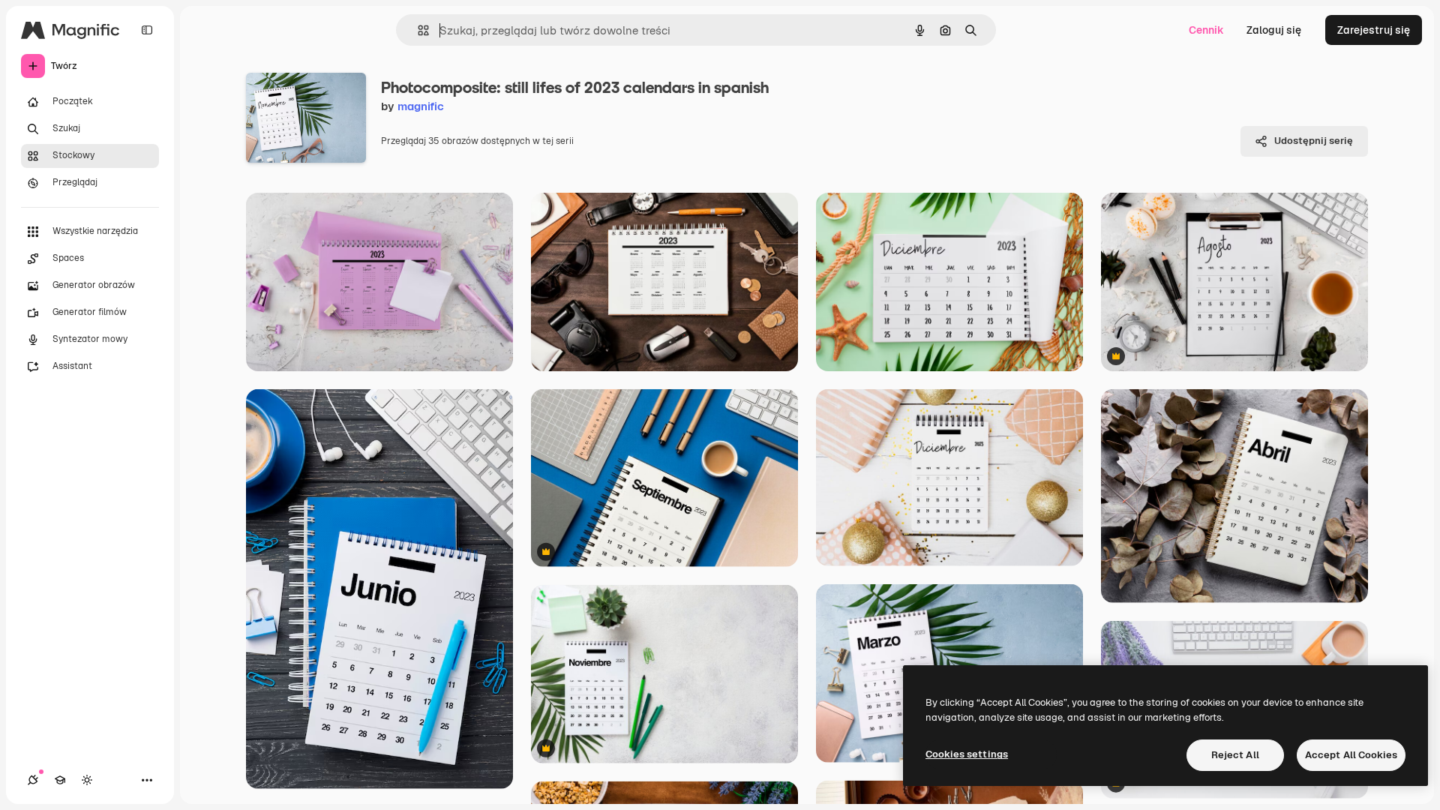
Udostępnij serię (1313, 140)
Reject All (1235, 754)
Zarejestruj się (1373, 30)
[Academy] (60, 780)
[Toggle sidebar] (147, 30)
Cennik (1206, 30)
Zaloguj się (1273, 30)
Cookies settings (967, 754)
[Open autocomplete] (417, 30)
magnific (421, 106)
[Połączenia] (33, 780)
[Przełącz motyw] (87, 780)
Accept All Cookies (1351, 754)
